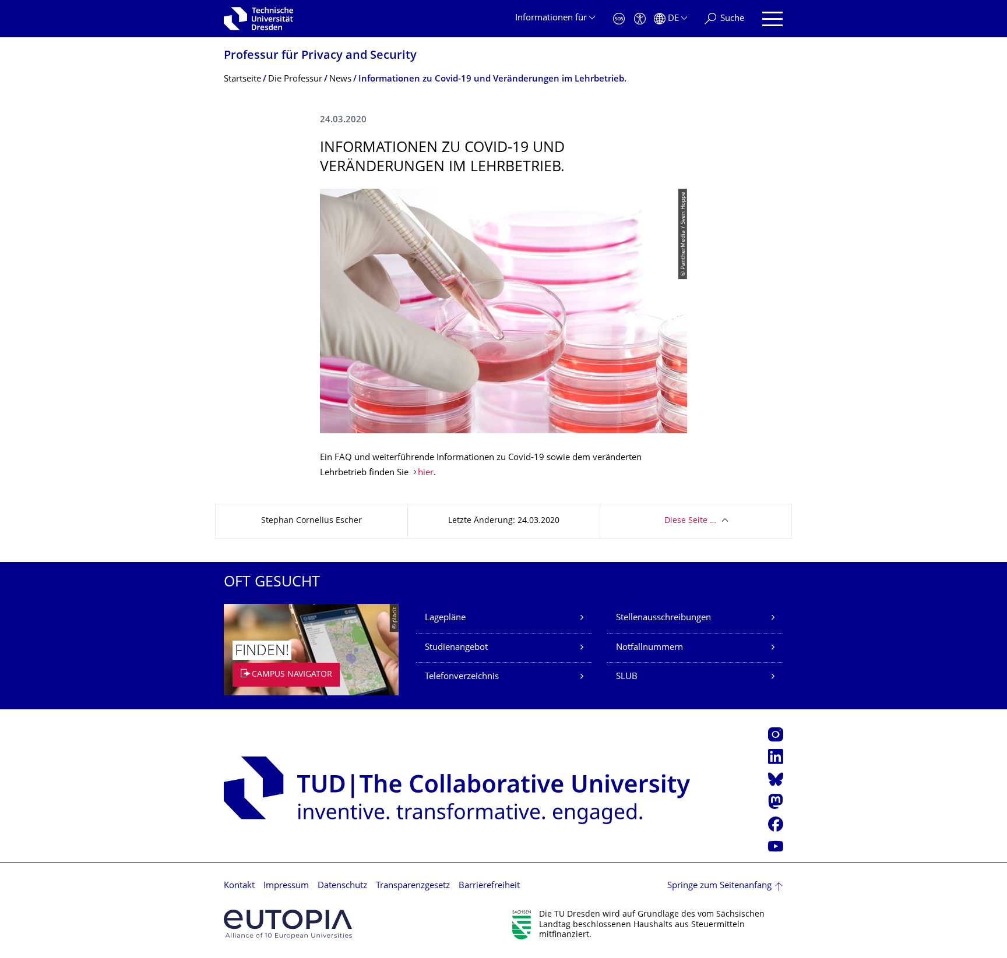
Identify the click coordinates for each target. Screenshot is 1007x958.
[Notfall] (618, 18)
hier (426, 473)
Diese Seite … (690, 521)
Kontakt (239, 886)
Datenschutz (342, 886)
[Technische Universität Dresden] (258, 18)
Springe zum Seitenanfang (719, 886)
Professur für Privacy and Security (320, 56)
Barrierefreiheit (489, 886)
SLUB (627, 677)
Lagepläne (445, 618)
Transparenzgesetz (413, 886)
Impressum (286, 886)
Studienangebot (456, 648)
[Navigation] (772, 19)
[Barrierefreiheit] (639, 18)
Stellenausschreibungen (663, 618)
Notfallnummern (649, 648)
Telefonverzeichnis (462, 677)
